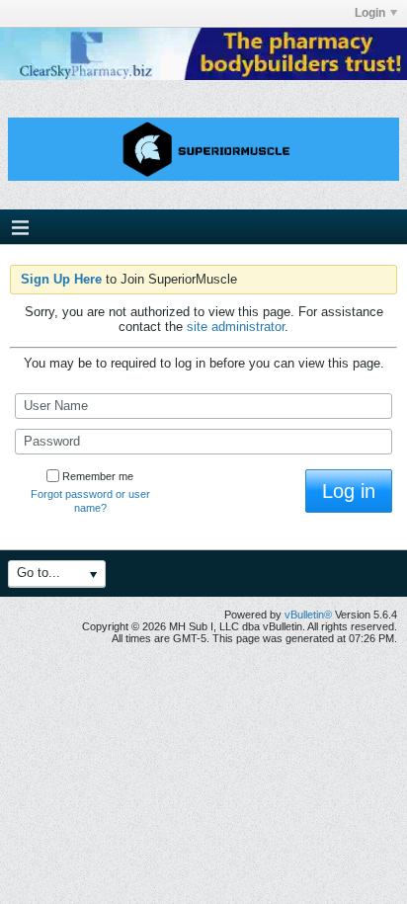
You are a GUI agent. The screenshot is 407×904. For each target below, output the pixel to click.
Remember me (97, 476)
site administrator (236, 326)
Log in (348, 491)
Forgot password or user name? (90, 501)
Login (370, 13)
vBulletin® (308, 614)
